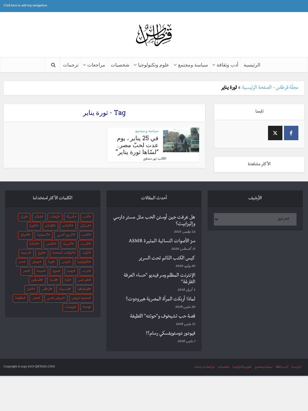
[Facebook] (291, 133)
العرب (85, 244)
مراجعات (96, 64)
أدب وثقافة (227, 64)
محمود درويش (80, 298)
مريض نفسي (55, 298)
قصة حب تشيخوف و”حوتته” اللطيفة (162, 317)
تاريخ (41, 253)
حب (21, 262)
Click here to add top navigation (25, 6)
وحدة (86, 307)
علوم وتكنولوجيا (153, 64)
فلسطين (36, 280)
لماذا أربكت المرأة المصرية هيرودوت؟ (160, 300)
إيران (23, 217)
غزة (67, 280)
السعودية (42, 235)
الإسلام (49, 226)
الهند (85, 253)
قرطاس (46, 289)
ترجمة (25, 253)
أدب (86, 217)
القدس (50, 244)
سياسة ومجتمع (193, 64)
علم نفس (83, 280)
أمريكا (70, 217)
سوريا (55, 271)
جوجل (36, 262)
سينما (40, 271)
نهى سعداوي (150, 159)
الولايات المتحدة (62, 253)
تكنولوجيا (83, 262)
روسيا (70, 271)
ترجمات (71, 64)
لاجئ (30, 289)
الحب (85, 235)
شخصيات (120, 64)
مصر (35, 298)
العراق (24, 235)
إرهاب (54, 217)
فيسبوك (64, 289)
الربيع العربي (65, 235)
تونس (65, 262)
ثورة (50, 262)
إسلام (38, 217)
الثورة (32, 226)
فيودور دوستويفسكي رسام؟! (170, 334)
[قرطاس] (154, 36)
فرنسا (53, 280)
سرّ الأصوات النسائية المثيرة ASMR (162, 242)
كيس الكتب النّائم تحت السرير (166, 259)
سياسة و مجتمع (147, 130)
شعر (25, 271)
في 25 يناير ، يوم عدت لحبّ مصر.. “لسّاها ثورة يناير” (137, 145)
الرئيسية (252, 64)
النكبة (33, 244)
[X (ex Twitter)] (275, 133)
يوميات (69, 307)
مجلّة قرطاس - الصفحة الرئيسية (270, 88)
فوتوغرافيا (83, 289)
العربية (67, 244)
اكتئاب (66, 226)
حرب (85, 271)
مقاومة (19, 298)
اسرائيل (84, 226)
